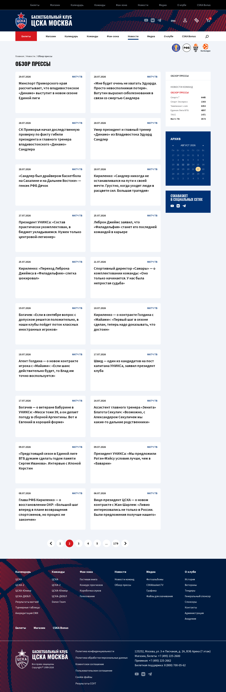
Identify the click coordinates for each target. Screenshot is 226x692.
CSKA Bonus (204, 5)
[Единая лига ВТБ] (176, 47)
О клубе (181, 5)
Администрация (194, 613)
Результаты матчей (27, 601)
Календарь (77, 5)
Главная (19, 56)
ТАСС (188, 114)
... (106, 543)
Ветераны (191, 585)
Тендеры (190, 590)
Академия (190, 618)
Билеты (34, 5)
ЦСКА (18, 579)
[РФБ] (186, 47)
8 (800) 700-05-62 (175, 665)
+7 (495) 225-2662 (160, 660)
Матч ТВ (188, 118)
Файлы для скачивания (159, 596)
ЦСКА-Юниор (23, 590)
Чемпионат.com (188, 105)
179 (115, 543)
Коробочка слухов (90, 590)
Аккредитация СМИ (26, 613)
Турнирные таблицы (27, 607)
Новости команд (182, 86)
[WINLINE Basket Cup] (196, 47)
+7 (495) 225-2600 (169, 656)
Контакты (191, 607)
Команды (99, 5)
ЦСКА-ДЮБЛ (23, 596)
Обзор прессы (180, 92)
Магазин (55, 5)
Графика (151, 590)
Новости (143, 5)
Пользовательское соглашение (93, 670)
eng (173, 20)
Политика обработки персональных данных (101, 657)
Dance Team (59, 601)
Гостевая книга (88, 579)
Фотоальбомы (154, 579)
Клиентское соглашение (89, 664)
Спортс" (188, 97)
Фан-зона (121, 5)
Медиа (163, 5)
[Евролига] (206, 47)
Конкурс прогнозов (91, 585)
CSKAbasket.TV (154, 585)
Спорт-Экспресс (188, 101)
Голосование (87, 596)
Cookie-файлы (83, 677)
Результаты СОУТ (85, 683)
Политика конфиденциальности (94, 651)
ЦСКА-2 (19, 585)
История (190, 579)
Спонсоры (191, 601)
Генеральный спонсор (198, 596)
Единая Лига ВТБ (188, 110)
